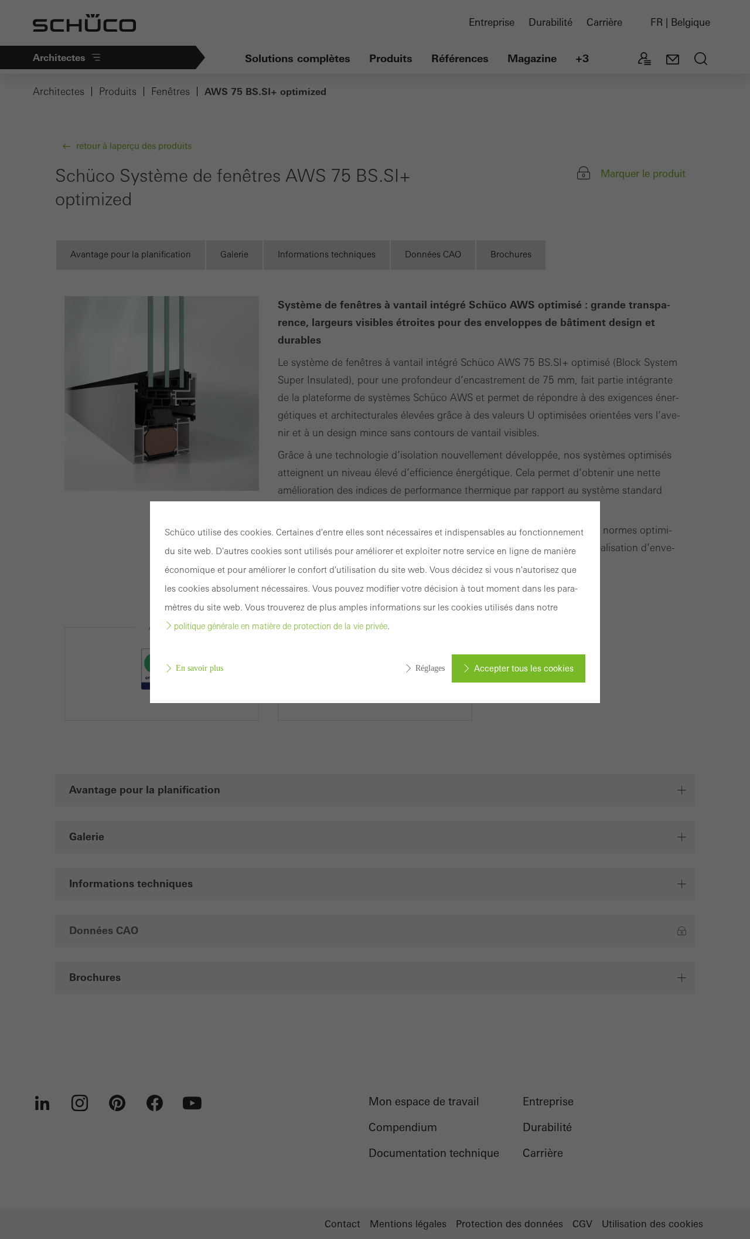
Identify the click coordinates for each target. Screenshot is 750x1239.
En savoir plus (199, 668)
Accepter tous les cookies (524, 668)
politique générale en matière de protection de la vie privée (280, 626)
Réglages (430, 668)
